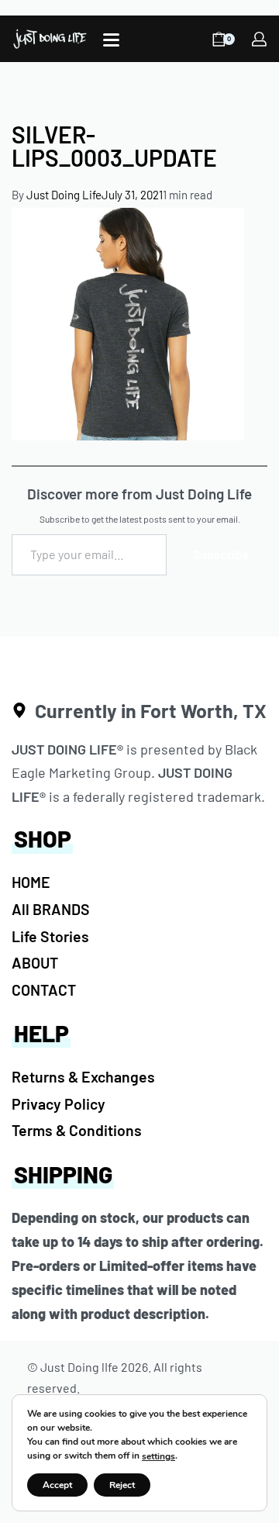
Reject (122, 1485)
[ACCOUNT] (259, 39)
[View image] (128, 322)
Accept (57, 1485)
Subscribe (221, 554)
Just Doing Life (64, 195)
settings (158, 1456)
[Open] (111, 40)
